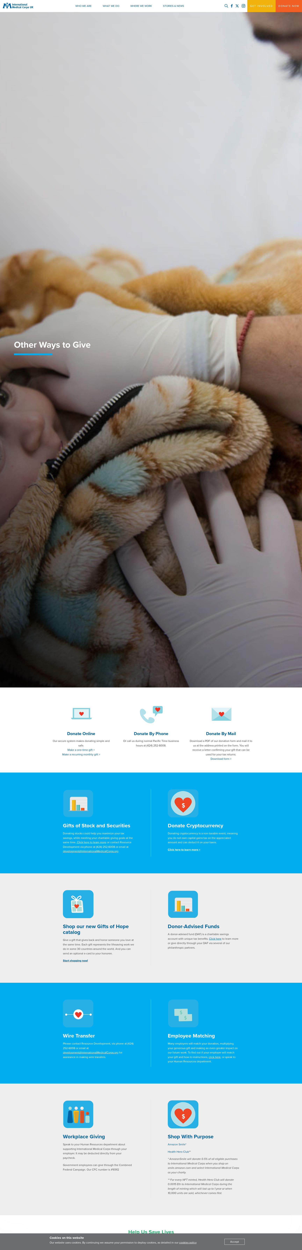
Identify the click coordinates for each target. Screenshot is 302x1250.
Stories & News (173, 6)
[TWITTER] (237, 6)
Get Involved (261, 6)
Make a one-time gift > (81, 750)
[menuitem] (83, 6)
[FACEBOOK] (232, 6)
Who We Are (83, 6)
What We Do (111, 6)
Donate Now (288, 6)
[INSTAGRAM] (243, 6)
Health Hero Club (178, 1152)
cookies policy (188, 1242)
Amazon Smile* (177, 1144)
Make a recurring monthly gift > (81, 754)
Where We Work (141, 6)
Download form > (221, 759)
